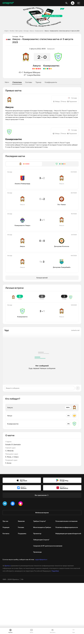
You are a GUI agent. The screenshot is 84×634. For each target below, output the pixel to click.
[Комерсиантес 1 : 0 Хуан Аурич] (44, 68)
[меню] (78, 3)
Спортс (6, 31)
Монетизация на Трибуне (42, 527)
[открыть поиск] (66, 3)
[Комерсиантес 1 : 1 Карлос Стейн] (51, 68)
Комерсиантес (51, 65)
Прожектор (37, 533)
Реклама (21, 527)
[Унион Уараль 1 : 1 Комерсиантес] (45, 68)
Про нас (5, 521)
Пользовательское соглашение (66, 521)
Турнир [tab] (38, 82)
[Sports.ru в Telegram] (5, 504)
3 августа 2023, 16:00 (37, 49)
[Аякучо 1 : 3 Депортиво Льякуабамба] (33, 68)
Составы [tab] (28, 82)
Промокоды (37, 552)
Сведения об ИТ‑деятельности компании (47, 546)
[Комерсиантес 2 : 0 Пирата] (47, 68)
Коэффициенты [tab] (51, 82)
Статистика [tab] (17, 82)
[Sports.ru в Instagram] (21, 504)
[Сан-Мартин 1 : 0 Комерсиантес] (49, 68)
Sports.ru (8, 566)
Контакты (6, 533)
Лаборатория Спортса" (41, 540)
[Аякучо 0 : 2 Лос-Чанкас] (38, 68)
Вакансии (21, 521)
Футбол (12, 31)
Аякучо (37, 65)
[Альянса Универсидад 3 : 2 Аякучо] (40, 68)
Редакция (6, 527)
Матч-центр (18, 31)
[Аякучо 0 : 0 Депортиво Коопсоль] (34, 68)
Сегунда (26, 31)
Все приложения (41, 495)
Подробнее (55, 571)
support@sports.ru (41, 559)
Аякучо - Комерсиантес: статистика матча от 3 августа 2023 (62, 31)
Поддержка (22, 533)
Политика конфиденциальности (66, 527)
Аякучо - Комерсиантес (36, 31)
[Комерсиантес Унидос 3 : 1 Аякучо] (36, 68)
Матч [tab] (7, 82)
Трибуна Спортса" (39, 521)
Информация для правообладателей (68, 533)
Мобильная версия (42, 513)
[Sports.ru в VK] (13, 504)
